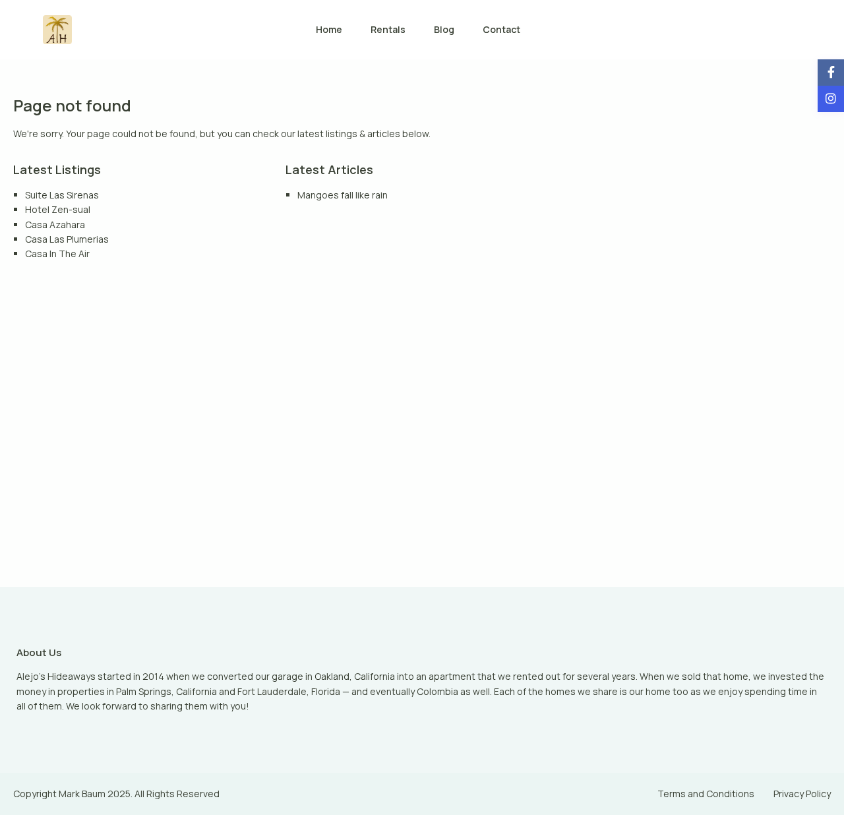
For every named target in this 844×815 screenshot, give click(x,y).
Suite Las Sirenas (62, 195)
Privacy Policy (802, 793)
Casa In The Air (57, 253)
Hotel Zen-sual (57, 209)
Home (329, 29)
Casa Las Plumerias (67, 239)
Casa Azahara (55, 224)
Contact (501, 29)
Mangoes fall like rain (342, 195)
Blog (444, 29)
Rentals (388, 29)
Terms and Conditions (705, 793)
